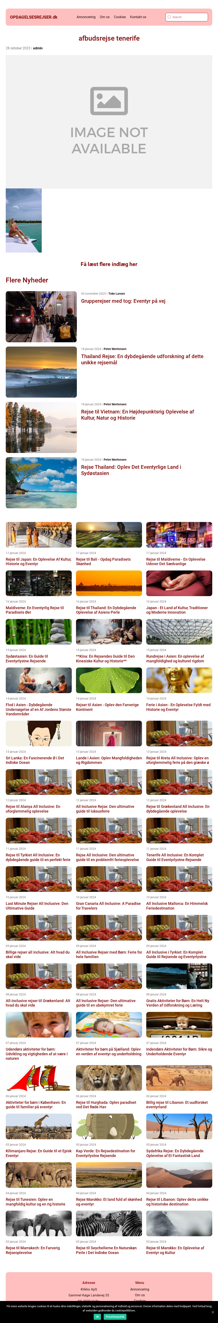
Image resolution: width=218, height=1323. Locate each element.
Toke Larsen (116, 293)
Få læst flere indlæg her (109, 264)
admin (38, 48)
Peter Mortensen (115, 349)
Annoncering (86, 17)
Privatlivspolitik (115, 1316)
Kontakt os (138, 17)
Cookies (120, 17)
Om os (105, 17)
